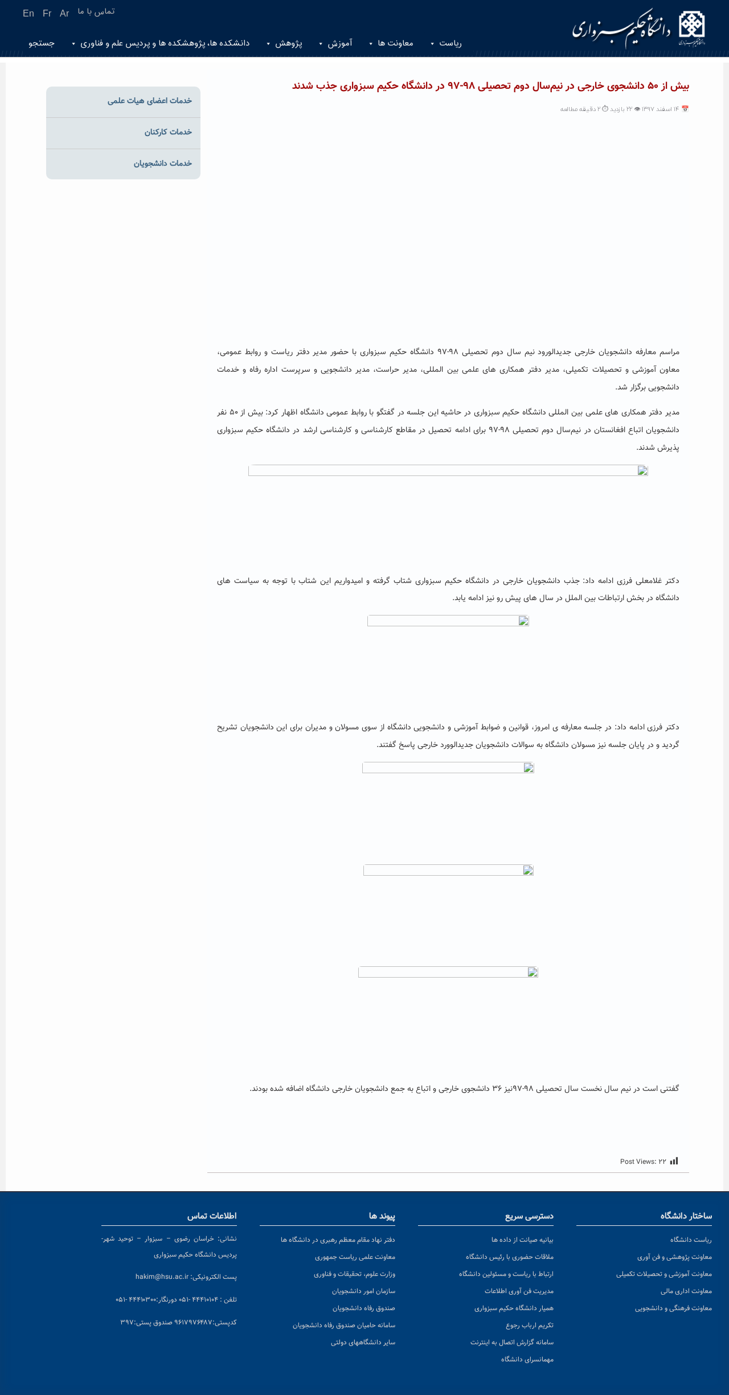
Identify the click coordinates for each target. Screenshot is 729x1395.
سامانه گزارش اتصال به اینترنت (512, 1342)
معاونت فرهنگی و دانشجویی (673, 1308)
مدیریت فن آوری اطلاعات (519, 1291)
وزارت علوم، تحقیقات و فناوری (354, 1274)
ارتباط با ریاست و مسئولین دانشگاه (506, 1274)
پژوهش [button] (288, 43)
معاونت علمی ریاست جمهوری (355, 1257)
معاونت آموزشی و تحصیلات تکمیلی (664, 1274)
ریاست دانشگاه (691, 1240)
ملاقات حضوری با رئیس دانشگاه (510, 1257)
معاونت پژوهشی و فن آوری (674, 1257)
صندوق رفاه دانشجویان (364, 1308)
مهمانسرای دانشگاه (527, 1360)
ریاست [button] (450, 43)
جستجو (41, 43)
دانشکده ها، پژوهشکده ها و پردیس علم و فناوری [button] (164, 43)
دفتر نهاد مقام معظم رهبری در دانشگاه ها (338, 1240)
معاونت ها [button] (395, 43)
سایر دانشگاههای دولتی (363, 1342)
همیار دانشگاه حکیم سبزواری (514, 1308)
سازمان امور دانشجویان (363, 1291)
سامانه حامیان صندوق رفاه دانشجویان (344, 1325)
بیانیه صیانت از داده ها (523, 1240)
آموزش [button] (339, 43)
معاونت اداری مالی (686, 1291)
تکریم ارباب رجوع (530, 1325)
